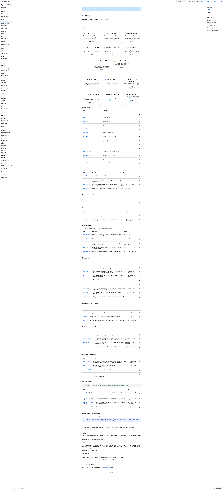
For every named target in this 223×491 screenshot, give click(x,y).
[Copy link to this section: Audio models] (92, 225)
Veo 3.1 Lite (85, 283)
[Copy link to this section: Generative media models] (99, 258)
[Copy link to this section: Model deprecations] (96, 464)
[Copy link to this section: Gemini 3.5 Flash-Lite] (92, 49)
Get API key (203, 1)
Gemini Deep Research (87, 338)
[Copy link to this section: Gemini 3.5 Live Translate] (135, 81)
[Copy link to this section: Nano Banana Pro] (128, 61)
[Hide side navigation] (14, 489)
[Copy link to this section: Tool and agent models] (97, 327)
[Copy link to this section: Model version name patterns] (101, 413)
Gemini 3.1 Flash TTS (87, 159)
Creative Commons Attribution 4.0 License (111, 479)
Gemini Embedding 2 (86, 361)
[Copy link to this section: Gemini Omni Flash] (138, 94)
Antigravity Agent (86, 346)
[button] (7, 41)
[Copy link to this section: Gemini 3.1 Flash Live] (92, 96)
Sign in (220, 1)
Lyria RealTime (85, 320)
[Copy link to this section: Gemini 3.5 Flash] (138, 33)
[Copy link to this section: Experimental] (90, 453)
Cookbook (209, 1)
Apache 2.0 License (135, 479)
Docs (2, 4)
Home (83, 12)
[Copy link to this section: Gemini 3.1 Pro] (97, 79)
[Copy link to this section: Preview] (87, 74)
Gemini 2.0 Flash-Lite (86, 398)
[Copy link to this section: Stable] (86, 28)
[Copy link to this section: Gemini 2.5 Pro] (92, 208)
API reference (8, 4)
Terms (18, 488)
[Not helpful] (112, 472)
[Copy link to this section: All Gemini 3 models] (93, 107)
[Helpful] (111, 472)
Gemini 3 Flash (85, 147)
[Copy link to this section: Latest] (86, 443)
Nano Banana (85, 180)
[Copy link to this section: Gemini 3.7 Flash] (97, 33)
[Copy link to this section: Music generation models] (99, 303)
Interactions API (93, 8)
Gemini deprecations (107, 467)
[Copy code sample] (139, 114)
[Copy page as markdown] (90, 16)
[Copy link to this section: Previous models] (93, 381)
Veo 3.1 (84, 275)
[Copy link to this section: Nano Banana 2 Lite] (102, 62)
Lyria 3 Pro (85, 312)
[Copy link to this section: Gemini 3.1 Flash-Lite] (112, 49)
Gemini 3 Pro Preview (87, 406)
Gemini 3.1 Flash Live (86, 155)
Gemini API (87, 12)
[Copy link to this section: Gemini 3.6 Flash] (117, 33)
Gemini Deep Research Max (88, 342)
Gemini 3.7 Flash (86, 113)
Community (215, 1)
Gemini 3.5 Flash (86, 121)
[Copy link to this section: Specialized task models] (98, 354)
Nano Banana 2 (85, 132)
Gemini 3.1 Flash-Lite (86, 128)
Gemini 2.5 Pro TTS (86, 219)
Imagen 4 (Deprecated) (87, 296)
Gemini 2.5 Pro (85, 214)
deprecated (95, 385)
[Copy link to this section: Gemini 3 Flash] (117, 79)
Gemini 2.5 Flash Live (86, 184)
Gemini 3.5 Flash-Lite (86, 125)
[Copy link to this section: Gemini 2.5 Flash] (93, 169)
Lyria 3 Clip (85, 316)
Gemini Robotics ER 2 (87, 369)
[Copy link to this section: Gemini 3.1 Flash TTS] (112, 96)
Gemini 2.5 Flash (86, 175)
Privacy (21, 488)
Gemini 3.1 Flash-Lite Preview (88, 402)
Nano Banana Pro (86, 140)
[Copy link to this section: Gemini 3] (88, 25)
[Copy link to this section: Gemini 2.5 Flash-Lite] (96, 195)
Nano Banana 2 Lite (86, 136)
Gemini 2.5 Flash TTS (87, 188)
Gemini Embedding (86, 365)
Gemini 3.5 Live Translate (87, 151)
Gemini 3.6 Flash (86, 117)
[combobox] (181, 1)
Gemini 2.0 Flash (86, 392)
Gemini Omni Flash (86, 162)
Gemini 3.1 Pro (85, 143)
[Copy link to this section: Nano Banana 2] (138, 47)
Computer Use (85, 333)
